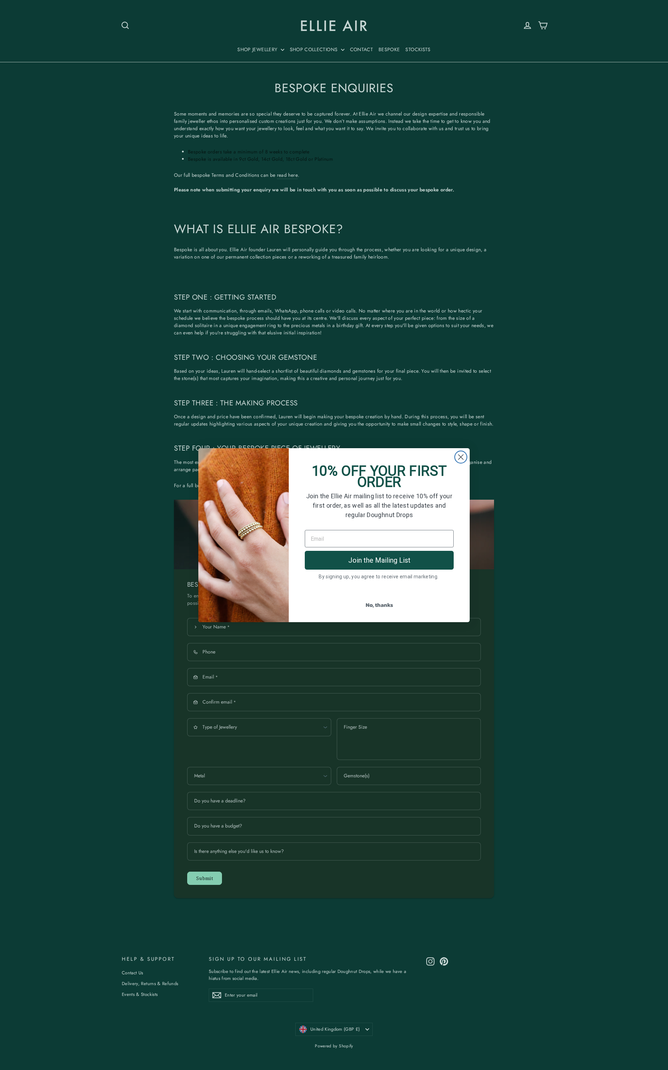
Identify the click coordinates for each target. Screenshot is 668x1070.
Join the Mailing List (379, 560)
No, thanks (379, 605)
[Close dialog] (461, 457)
